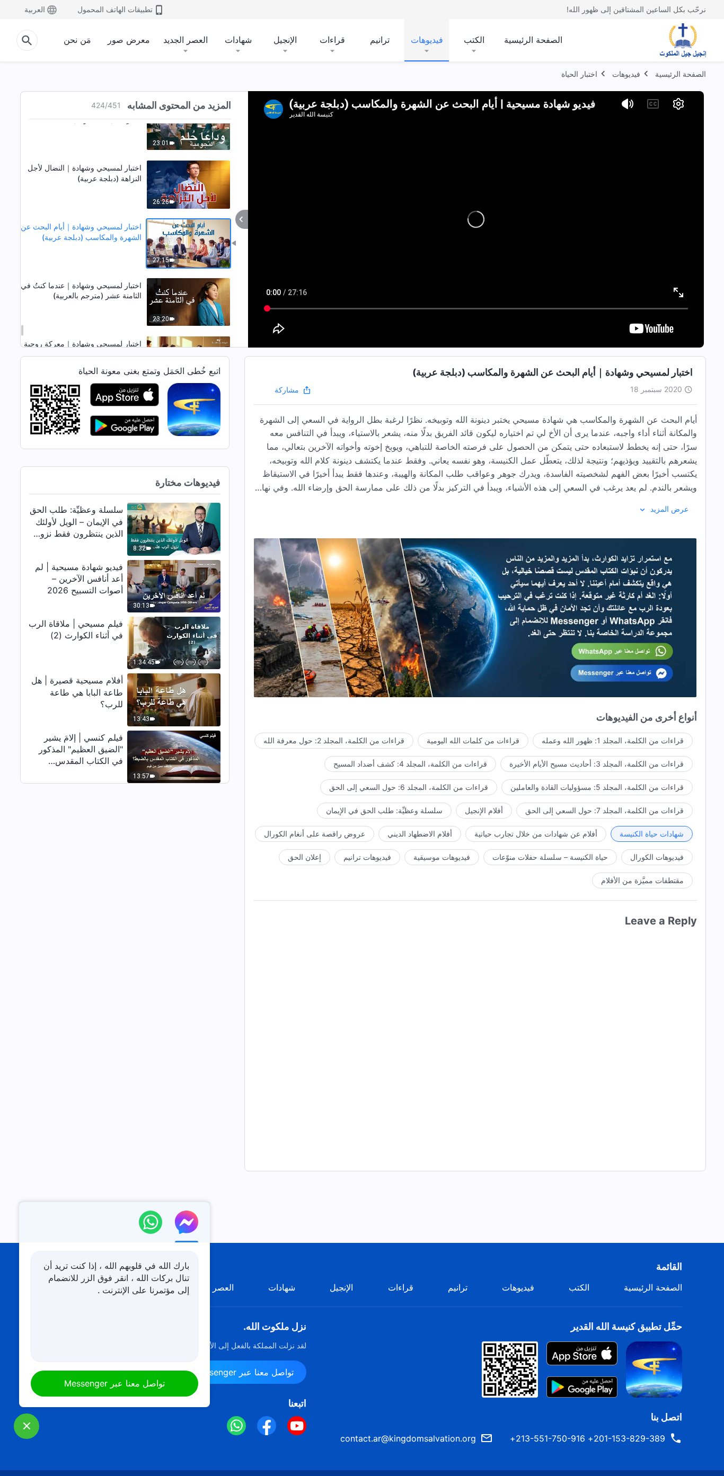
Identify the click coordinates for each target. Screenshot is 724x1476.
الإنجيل (285, 39)
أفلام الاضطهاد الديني (419, 833)
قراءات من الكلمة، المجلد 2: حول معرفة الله (333, 740)
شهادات (238, 39)
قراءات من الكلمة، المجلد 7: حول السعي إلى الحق (604, 810)
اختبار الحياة (579, 73)
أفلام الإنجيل (484, 810)
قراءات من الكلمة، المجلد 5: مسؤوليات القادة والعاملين (597, 787)
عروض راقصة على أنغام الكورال (314, 833)
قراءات (332, 39)
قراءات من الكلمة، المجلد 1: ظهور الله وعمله (613, 740)
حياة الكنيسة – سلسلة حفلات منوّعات (550, 856)
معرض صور (129, 39)
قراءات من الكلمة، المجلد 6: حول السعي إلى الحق (408, 787)
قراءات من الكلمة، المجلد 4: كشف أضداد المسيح (410, 763)
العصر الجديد (185, 39)
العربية (34, 9)
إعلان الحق (304, 856)
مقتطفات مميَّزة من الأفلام (642, 880)
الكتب (474, 39)
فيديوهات (427, 39)
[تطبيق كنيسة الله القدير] (193, 409)
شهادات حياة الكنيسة (652, 833)
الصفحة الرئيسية (533, 39)
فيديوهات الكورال (657, 856)
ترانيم (380, 39)
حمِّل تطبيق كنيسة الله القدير (626, 1326)
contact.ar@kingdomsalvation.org (408, 1438)
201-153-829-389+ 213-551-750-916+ (587, 1438)
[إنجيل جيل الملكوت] (675, 40)
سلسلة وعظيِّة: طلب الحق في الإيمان (384, 810)
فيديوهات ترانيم (367, 856)
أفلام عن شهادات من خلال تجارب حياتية (535, 833)
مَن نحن (77, 39)
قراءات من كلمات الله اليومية (473, 740)
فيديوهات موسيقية (441, 856)
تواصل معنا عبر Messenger (243, 1372)
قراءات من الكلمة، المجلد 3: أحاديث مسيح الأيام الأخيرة (596, 763)
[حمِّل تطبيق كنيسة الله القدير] (654, 1368)
